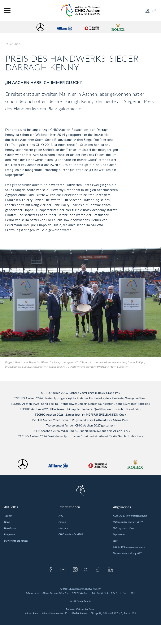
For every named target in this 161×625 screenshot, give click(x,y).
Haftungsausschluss (123, 528)
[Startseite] (80, 10)
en (154, 10)
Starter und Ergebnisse (16, 541)
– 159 (132, 613)
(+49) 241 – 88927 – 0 (109, 613)
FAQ (60, 515)
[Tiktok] (98, 570)
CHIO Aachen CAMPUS (70, 534)
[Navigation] (7, 10)
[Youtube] (63, 570)
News (7, 522)
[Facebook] (50, 570)
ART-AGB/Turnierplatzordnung (129, 547)
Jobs (115, 541)
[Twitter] (85, 570)
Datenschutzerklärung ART (127, 553)
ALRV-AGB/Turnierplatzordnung (130, 515)
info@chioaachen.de (80, 601)
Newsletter (10, 528)
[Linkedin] (110, 570)
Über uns (63, 528)
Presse (62, 522)
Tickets (8, 515)
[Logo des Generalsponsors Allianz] (64, 27)
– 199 (132, 593)
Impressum (119, 534)
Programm (9, 534)
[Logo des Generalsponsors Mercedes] (40, 27)
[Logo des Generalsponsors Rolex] (118, 27)
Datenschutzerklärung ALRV (128, 522)
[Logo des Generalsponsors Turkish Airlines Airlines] (91, 27)
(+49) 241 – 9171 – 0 (109, 593)
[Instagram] (75, 570)
